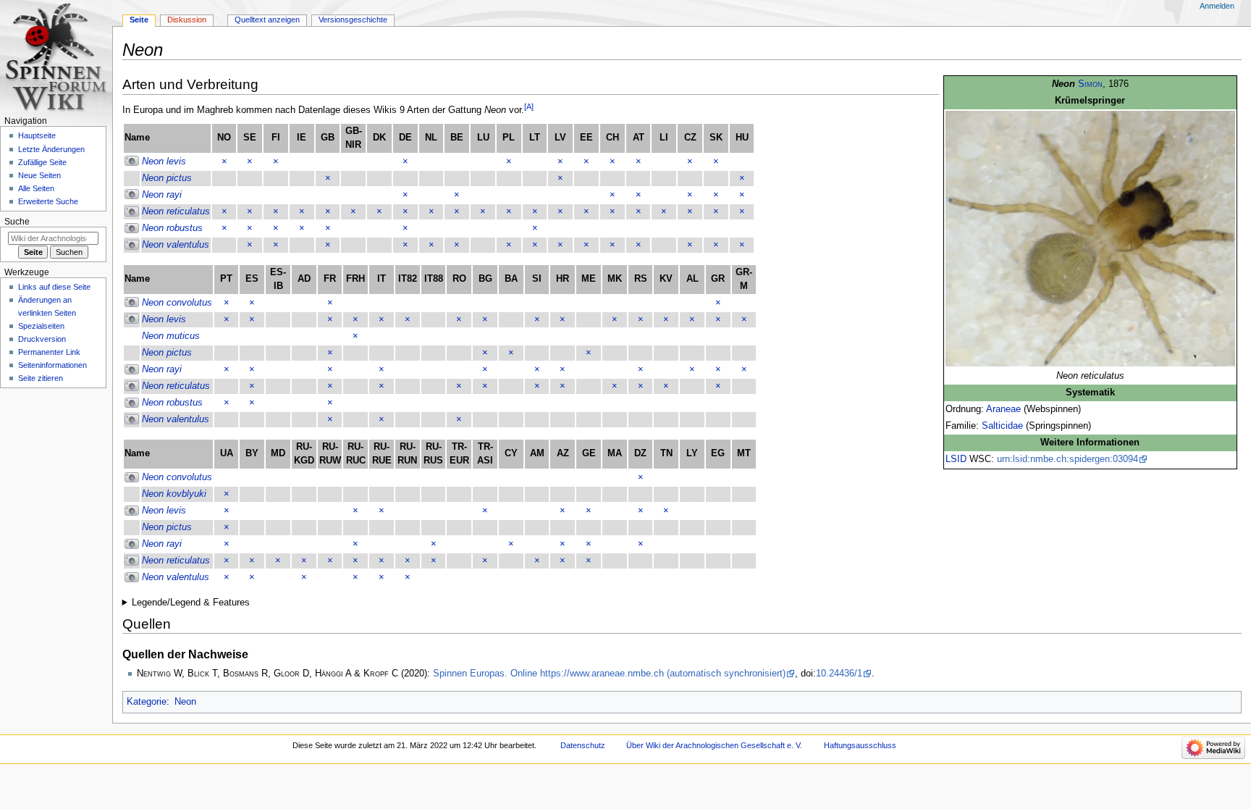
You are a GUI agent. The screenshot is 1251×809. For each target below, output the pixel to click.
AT (638, 138)
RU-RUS (433, 454)
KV (666, 279)
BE (456, 138)
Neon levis (164, 161)
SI (537, 279)
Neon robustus (172, 228)
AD (304, 279)
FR (330, 279)
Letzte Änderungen (51, 149)
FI (275, 138)
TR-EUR (459, 454)
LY (692, 453)
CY (511, 453)
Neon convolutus (177, 303)
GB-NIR (353, 138)
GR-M (744, 279)
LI (664, 138)
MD (278, 453)
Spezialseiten (41, 326)
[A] (529, 106)
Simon (1090, 84)
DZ (640, 453)
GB (327, 138)
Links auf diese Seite (54, 286)
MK (614, 279)
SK (716, 138)
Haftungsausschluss (860, 745)
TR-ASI (485, 454)
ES (251, 279)
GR (718, 279)
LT (534, 138)
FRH (355, 279)
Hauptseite (37, 135)
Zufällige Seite (42, 162)
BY (251, 453)
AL (692, 279)
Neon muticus (171, 336)
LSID (955, 459)
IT (381, 279)
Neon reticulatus (176, 211)
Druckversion (42, 339)
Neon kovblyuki (174, 494)
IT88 (433, 279)
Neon (185, 702)
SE (249, 138)
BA (511, 279)
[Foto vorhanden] (132, 161)
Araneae (1003, 409)
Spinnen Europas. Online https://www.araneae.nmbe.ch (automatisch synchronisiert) (609, 673)
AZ (563, 453)
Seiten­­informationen (52, 365)
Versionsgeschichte (353, 19)
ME (588, 279)
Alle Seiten (36, 188)
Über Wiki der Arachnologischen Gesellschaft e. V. (714, 745)
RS (640, 279)
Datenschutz (582, 745)
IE (301, 138)
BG (485, 279)
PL (508, 138)
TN (666, 453)
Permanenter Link (49, 352)
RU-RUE (382, 454)
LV (560, 138)
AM (537, 453)
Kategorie (147, 702)
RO (459, 279)
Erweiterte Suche (48, 201)
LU (483, 138)
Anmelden (1217, 5)
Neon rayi (162, 195)
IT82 (407, 279)
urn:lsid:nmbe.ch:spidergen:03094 (1067, 459)
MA (614, 453)
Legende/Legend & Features (191, 603)
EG (718, 453)
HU (742, 138)
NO (224, 138)
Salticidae (1002, 426)
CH (612, 138)
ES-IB (278, 279)
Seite (139, 19)
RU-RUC (356, 454)
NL (431, 138)
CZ (690, 138)
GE (589, 453)
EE (586, 138)
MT (744, 453)
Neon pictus (167, 178)
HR (562, 279)
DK (379, 138)
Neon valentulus (175, 245)
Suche (17, 221)
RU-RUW (330, 454)
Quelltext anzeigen (267, 19)
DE (405, 138)
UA (226, 453)
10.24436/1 (839, 673)
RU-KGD (304, 454)
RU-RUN (407, 454)
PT (226, 279)
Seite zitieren (40, 378)
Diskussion (186, 19)
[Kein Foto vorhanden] (131, 178)
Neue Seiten (39, 175)
